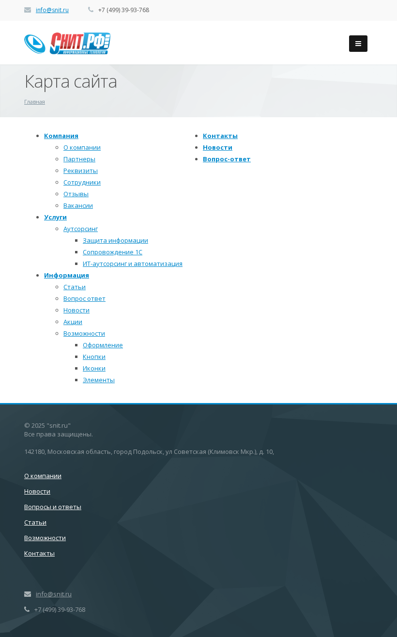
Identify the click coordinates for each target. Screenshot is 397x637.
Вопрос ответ (84, 298)
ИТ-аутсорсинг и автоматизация (133, 263)
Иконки (94, 368)
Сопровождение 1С (112, 252)
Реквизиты (80, 170)
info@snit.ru (52, 10)
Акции (72, 321)
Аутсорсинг (80, 228)
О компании (82, 147)
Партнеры (79, 159)
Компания (61, 135)
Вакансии (78, 205)
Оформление (103, 345)
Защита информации (115, 240)
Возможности (84, 333)
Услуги (55, 217)
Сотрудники (82, 182)
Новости (76, 310)
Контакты (220, 135)
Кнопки (94, 356)
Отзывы (76, 193)
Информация (66, 275)
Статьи (74, 286)
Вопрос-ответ (227, 159)
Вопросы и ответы (52, 506)
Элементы (99, 379)
